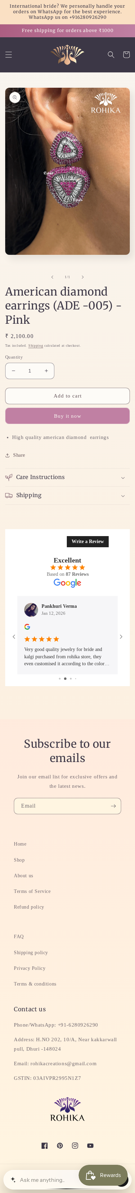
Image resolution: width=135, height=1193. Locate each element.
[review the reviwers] (81, 628)
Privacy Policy (29, 968)
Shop (19, 860)
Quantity (14, 357)
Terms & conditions (35, 984)
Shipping (35, 345)
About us (23, 875)
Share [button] (19, 455)
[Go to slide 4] (73, 678)
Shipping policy (31, 952)
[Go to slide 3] (68, 678)
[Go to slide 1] (57, 679)
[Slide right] (82, 277)
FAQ (19, 936)
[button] (8, 54)
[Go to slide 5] (77, 678)
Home (20, 844)
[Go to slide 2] (62, 679)
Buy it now (67, 416)
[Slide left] (52, 277)
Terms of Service (32, 891)
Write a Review (88, 541)
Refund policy (29, 907)
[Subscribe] (113, 806)
